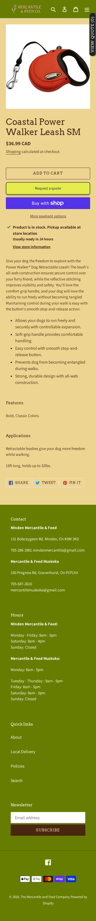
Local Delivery (23, 751)
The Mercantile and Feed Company (45, 897)
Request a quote (48, 188)
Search (17, 780)
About (16, 737)
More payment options (48, 216)
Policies (18, 766)
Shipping (13, 151)
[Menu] (87, 9)
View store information (31, 246)
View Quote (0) (92, 35)
